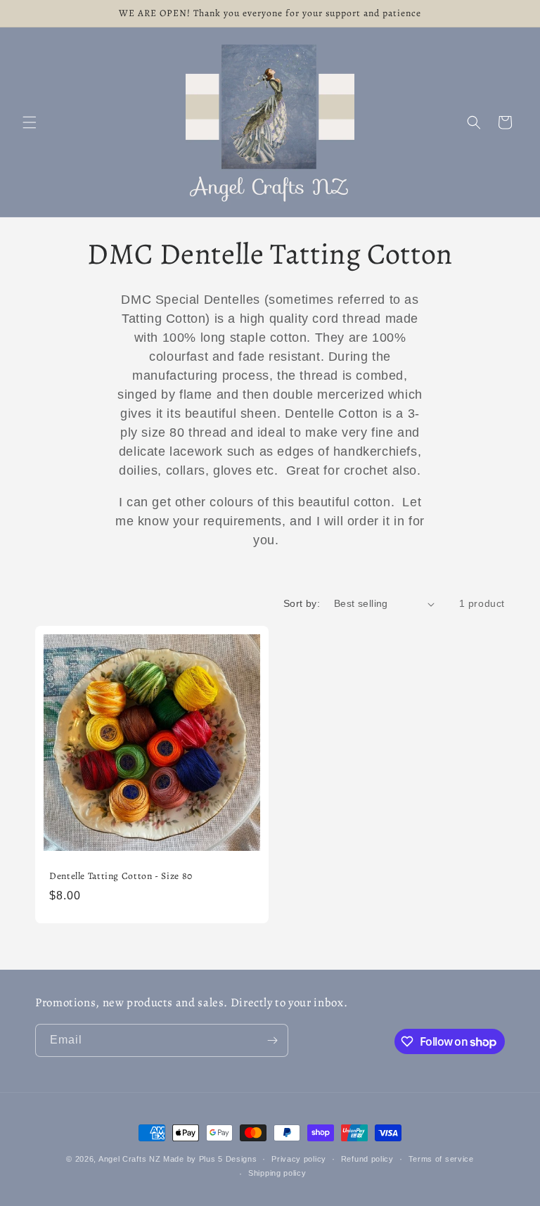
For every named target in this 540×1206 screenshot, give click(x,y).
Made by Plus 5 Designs (210, 1159)
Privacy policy (298, 1159)
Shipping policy (277, 1173)
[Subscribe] (272, 1040)
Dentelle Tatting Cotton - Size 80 (121, 876)
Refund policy (367, 1159)
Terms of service (441, 1159)
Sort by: (301, 603)
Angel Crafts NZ (129, 1159)
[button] (29, 122)
